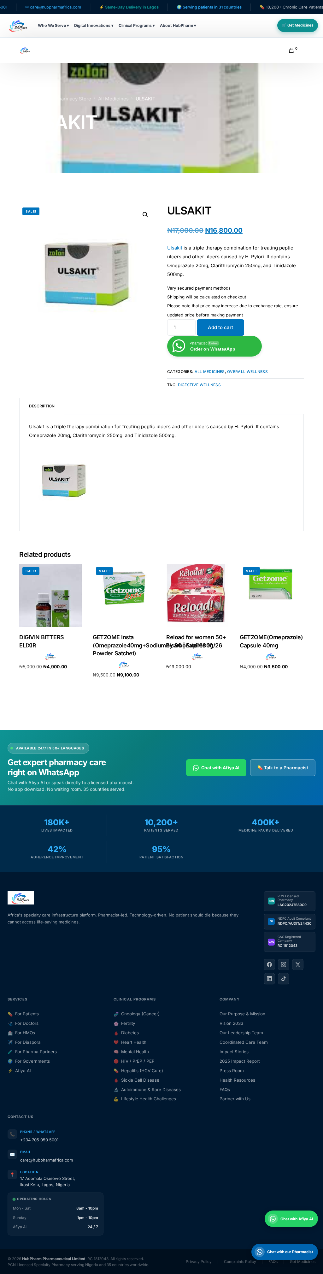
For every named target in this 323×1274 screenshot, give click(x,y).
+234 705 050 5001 (39, 1139)
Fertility (124, 1023)
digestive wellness (199, 384)
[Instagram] (283, 964)
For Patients (23, 1013)
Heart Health (130, 1042)
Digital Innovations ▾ (94, 25)
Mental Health (131, 1051)
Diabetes (126, 1032)
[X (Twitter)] (297, 964)
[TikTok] (283, 978)
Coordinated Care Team (244, 1042)
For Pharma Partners (32, 1051)
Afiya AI (19, 1070)
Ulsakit (174, 248)
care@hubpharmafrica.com (46, 1160)
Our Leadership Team (241, 1032)
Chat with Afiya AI (220, 767)
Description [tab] (42, 406)
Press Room (232, 1070)
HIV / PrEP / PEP (134, 1061)
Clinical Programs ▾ (137, 25)
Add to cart (220, 327)
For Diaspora (24, 1042)
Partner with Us (235, 1098)
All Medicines (210, 371)
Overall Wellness (247, 371)
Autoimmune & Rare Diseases (147, 1089)
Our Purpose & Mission (242, 1013)
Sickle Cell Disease (136, 1080)
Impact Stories (234, 1051)
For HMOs (21, 1032)
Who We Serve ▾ (53, 25)
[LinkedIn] (269, 978)
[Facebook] (269, 964)
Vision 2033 (231, 1023)
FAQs (225, 1089)
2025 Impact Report (240, 1061)
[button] (145, 214)
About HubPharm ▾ (178, 25)
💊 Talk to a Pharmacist (282, 767)
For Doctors (23, 1023)
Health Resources (237, 1080)
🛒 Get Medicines (298, 25)
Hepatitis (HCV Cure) (138, 1070)
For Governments (29, 1061)
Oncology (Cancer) (137, 1013)
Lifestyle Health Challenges (145, 1098)
